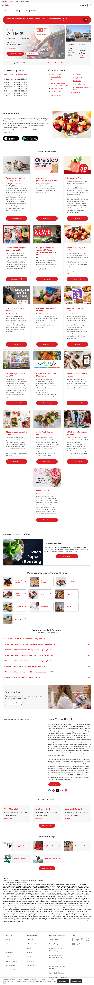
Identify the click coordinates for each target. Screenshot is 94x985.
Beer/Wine (20, 619)
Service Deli (20, 606)
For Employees (32, 957)
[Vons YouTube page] (73, 944)
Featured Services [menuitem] (23, 63)
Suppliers (30, 953)
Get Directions (11, 49)
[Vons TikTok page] (78, 944)
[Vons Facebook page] (72, 940)
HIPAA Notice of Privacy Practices (57, 967)
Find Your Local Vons (12, 961)
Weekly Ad (8, 818)
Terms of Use (53, 940)
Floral (45, 594)
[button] (85, 5)
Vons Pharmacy (10, 966)
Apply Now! (76, 92)
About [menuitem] (57, 63)
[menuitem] (10, 20)
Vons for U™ (77, 81)
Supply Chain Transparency (57, 973)
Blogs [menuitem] (63, 63)
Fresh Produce (20, 594)
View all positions (15, 703)
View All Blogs (48, 868)
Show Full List (56, 96)
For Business (25, 1)
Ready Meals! (77, 78)
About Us (30, 940)
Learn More (50, 218)
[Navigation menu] (2, 5)
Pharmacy (17, 1)
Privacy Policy (53, 944)
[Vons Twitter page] (77, 940)
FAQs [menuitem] (44, 63)
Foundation (31, 961)
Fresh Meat (73, 582)
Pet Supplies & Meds (20, 582)
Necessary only (63, 981)
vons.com (56, 784)
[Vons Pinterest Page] (82, 940)
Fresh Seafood (46, 582)
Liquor (71, 606)
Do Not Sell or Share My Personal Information (57, 956)
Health (11, 1)
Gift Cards (9, 957)
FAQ (7, 944)
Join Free (81, 279)
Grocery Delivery (56, 80)
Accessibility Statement (57, 962)
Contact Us (9, 940)
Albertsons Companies (34, 944)
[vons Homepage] (7, 6)
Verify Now (50, 279)
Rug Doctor (77, 75)
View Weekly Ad (15, 54)
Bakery (71, 594)
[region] (47, 981)
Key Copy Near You (57, 88)
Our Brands (9, 948)
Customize (43, 981)
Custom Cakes (56, 92)
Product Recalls (32, 966)
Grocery (4, 1)
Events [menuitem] (69, 63)
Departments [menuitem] (36, 63)
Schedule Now (19, 279)
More (85, 20)
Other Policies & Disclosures (58, 977)
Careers (29, 948)
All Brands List (10, 970)
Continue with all (76, 981)
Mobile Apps (9, 953)
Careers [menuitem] (51, 63)
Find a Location (48, 825)
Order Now (19, 218)
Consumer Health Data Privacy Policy (56, 949)
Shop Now (31, 54)
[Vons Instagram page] (88, 940)
